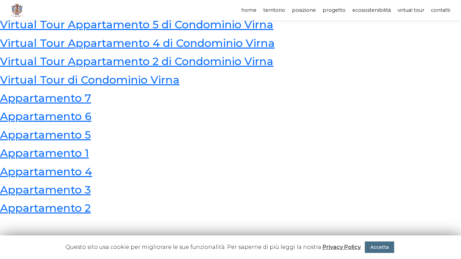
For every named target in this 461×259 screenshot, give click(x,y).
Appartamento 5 (45, 134)
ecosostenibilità (371, 10)
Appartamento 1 (44, 153)
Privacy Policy (342, 247)
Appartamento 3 (45, 189)
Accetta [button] (379, 247)
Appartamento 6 (45, 116)
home (248, 10)
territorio (274, 10)
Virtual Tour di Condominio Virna (90, 79)
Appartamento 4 (46, 171)
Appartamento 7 (45, 98)
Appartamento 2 (45, 207)
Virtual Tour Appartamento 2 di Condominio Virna (136, 61)
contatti (440, 10)
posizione (304, 10)
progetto (334, 10)
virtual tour (411, 10)
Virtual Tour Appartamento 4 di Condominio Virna (137, 43)
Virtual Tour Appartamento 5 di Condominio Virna (136, 24)
